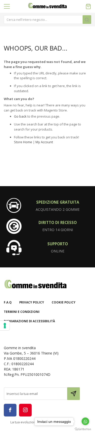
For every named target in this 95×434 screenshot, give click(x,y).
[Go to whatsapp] (85, 421)
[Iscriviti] (73, 393)
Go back (20, 116)
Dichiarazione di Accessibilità (29, 321)
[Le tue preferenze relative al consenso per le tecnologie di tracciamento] (5, 325)
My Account (44, 142)
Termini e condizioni (22, 312)
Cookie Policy (63, 302)
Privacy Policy (31, 302)
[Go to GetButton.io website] (83, 428)
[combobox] (47, 19)
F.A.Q (8, 302)
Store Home (23, 142)
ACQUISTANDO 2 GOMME (58, 209)
